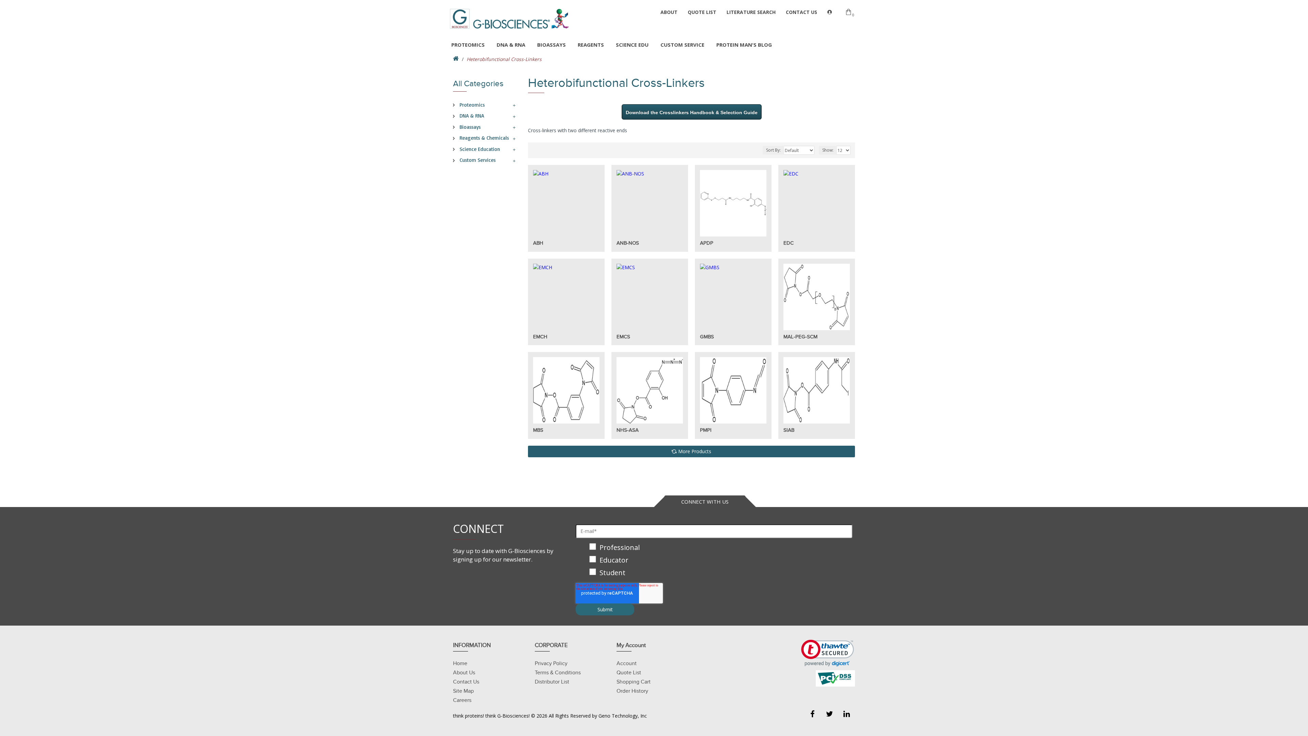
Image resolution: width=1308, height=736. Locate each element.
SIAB (788, 430)
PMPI (706, 430)
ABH (538, 243)
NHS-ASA (628, 430)
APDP (706, 243)
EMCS (623, 337)
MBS (538, 430)
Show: (828, 150)
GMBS (707, 337)
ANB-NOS (628, 243)
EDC (788, 243)
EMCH (540, 337)
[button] (827, 653)
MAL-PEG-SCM (800, 337)
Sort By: (773, 150)
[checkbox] (714, 561)
